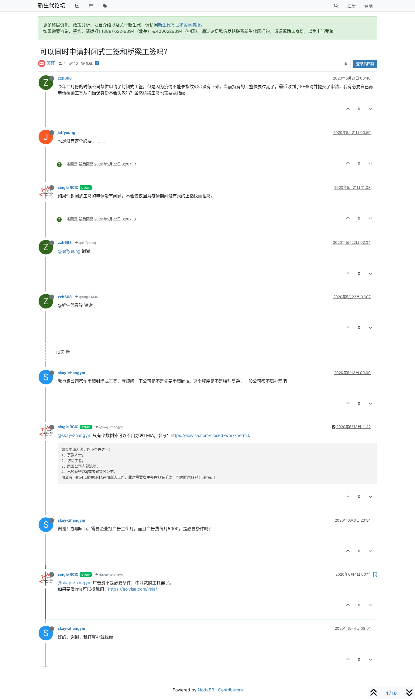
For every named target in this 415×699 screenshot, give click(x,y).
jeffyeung (66, 132)
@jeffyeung (87, 242)
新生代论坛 (51, 5)
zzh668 (65, 78)
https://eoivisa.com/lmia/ (132, 589)
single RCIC (68, 187)
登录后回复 (365, 64)
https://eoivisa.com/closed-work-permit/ (211, 435)
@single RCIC (88, 296)
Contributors (230, 689)
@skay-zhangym (111, 427)
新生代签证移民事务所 (179, 24)
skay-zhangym (71, 372)
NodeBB (206, 689)
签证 (50, 63)
